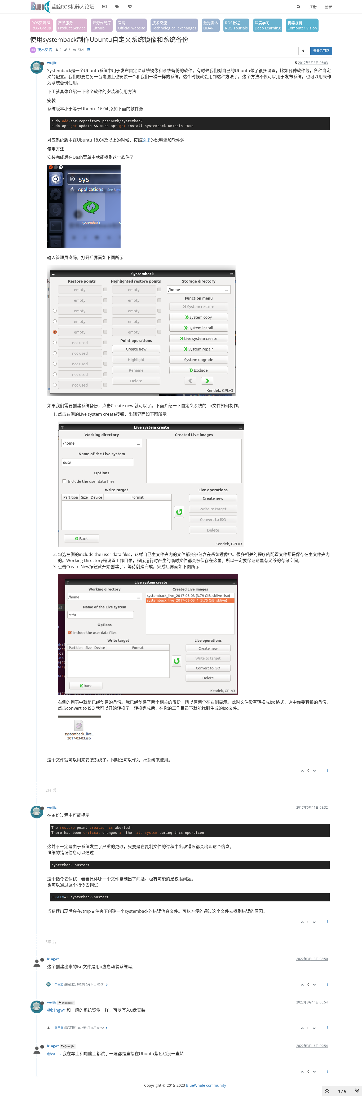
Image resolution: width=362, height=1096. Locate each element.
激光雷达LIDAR (210, 25)
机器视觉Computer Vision (302, 25)
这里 (146, 140)
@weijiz (69, 1046)
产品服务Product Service (72, 25)
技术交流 (44, 49)
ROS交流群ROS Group (41, 25)
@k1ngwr (67, 1003)
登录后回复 (321, 51)
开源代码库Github (101, 25)
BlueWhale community (206, 1085)
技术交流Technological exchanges (174, 25)
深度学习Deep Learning (268, 25)
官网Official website (131, 25)
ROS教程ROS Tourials (236, 25)
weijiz (51, 62)
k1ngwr (53, 959)
